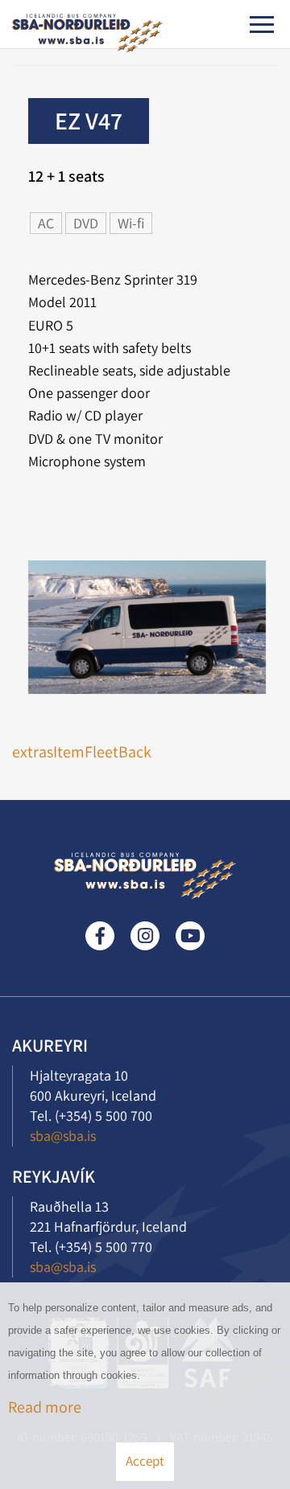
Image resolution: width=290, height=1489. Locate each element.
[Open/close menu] (262, 24)
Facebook (99, 935)
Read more (44, 1407)
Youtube (190, 935)
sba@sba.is (63, 1135)
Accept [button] (145, 1461)
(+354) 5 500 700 (103, 1115)
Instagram (145, 935)
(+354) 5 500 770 (103, 1246)
